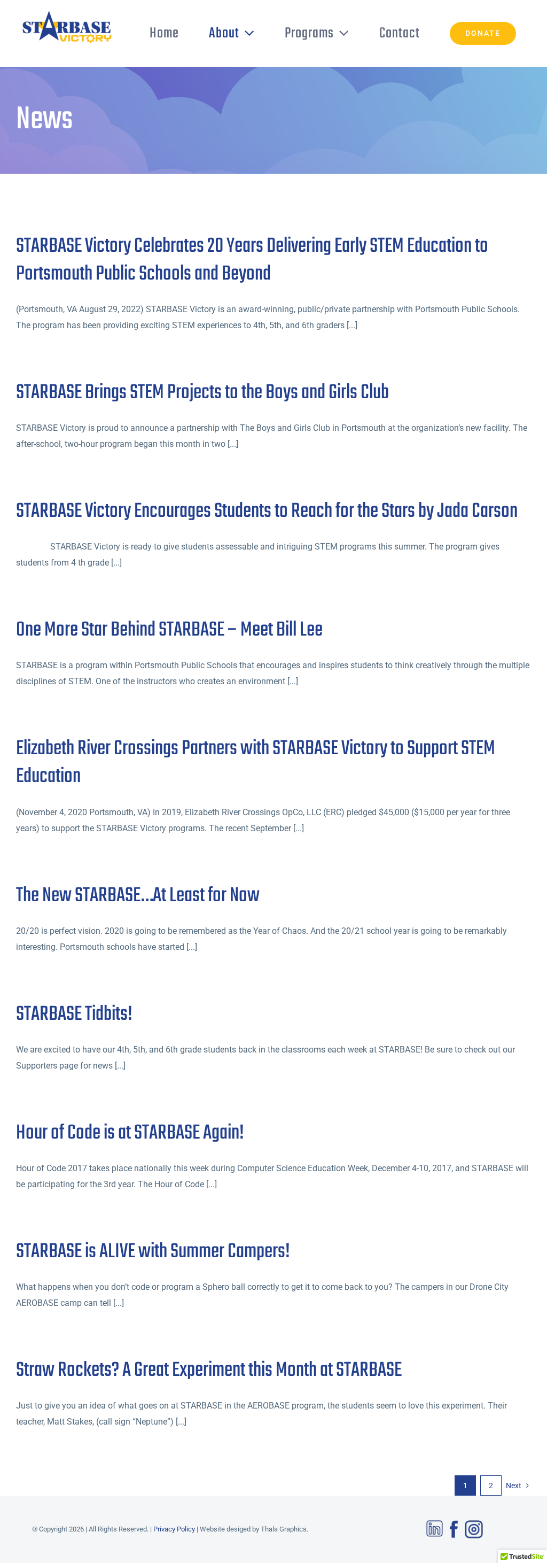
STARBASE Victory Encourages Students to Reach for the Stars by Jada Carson (267, 512)
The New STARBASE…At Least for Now (138, 896)
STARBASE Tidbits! (74, 1015)
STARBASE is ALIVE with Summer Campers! (153, 1252)
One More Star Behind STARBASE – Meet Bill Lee (169, 630)
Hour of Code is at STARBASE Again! (130, 1133)
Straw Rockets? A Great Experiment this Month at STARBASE (209, 1371)
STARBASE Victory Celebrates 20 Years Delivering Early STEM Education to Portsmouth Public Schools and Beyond (252, 260)
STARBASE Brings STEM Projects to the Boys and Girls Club (202, 393)
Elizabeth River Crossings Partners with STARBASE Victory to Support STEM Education (255, 763)
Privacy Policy (174, 1529)
